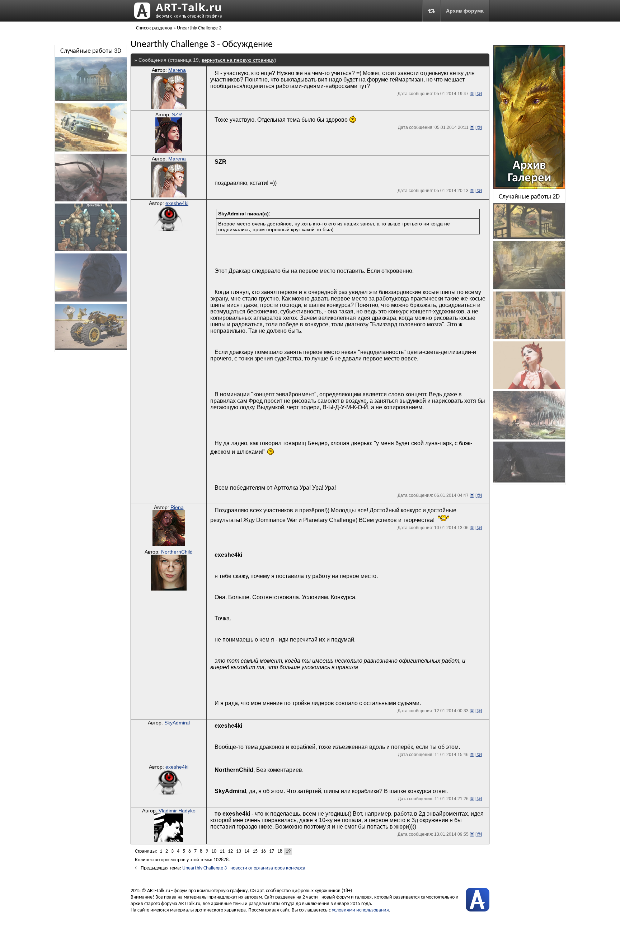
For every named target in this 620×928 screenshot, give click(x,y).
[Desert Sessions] (91, 150)
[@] (478, 93)
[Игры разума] (529, 438)
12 (230, 851)
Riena (177, 507)
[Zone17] (529, 288)
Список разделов (154, 28)
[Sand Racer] (91, 348)
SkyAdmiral (177, 723)
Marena (177, 70)
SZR (177, 114)
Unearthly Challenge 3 (199, 28)
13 (238, 851)
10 (213, 851)
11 (222, 851)
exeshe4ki (176, 203)
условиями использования (360, 910)
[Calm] (91, 300)
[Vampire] (529, 388)
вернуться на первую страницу (238, 60)
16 (263, 851)
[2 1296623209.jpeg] (91, 100)
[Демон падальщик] (91, 200)
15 (255, 851)
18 (279, 851)
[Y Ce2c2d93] (529, 338)
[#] (472, 93)
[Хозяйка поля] (529, 481)
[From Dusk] (529, 238)
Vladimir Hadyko (177, 810)
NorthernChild (177, 552)
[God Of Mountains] (91, 250)
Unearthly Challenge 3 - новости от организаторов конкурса (243, 868)
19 (288, 851)
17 (271, 851)
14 (246, 851)
